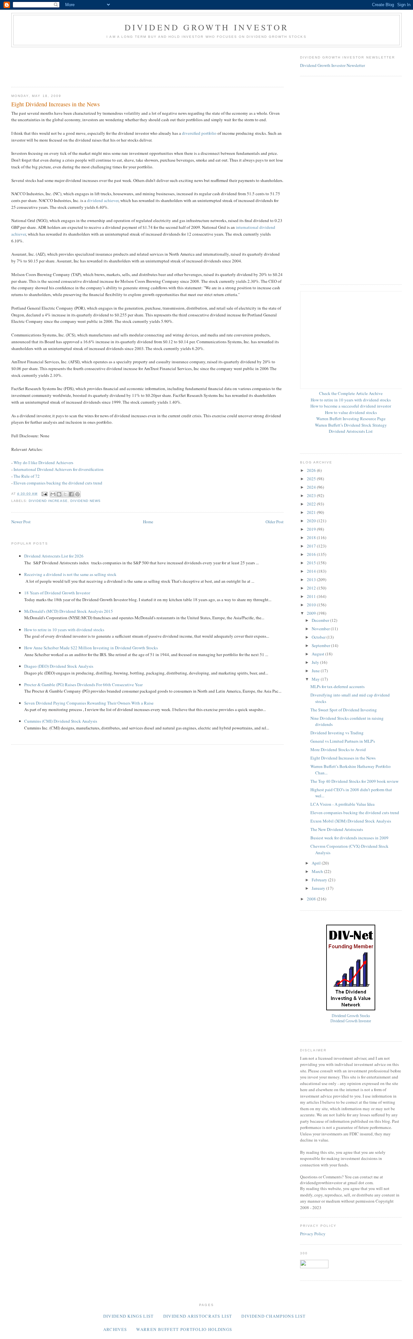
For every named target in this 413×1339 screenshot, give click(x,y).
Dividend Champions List (273, 1316)
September (321, 645)
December (321, 620)
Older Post (275, 522)
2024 (312, 487)
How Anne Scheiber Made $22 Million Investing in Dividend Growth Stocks (91, 648)
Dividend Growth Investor (207, 27)
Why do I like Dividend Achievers (43, 462)
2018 (312, 537)
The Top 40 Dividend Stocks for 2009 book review (354, 781)
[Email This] (53, 494)
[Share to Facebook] (71, 494)
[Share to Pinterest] (77, 494)
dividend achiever (102, 200)
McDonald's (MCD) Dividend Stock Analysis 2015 (68, 611)
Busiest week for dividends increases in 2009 (349, 838)
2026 (312, 470)
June (316, 671)
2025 (312, 479)
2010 (312, 605)
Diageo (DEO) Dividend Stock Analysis (58, 666)
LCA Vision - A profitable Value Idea (342, 804)
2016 (312, 554)
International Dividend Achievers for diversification (59, 469)
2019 (312, 529)
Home (148, 522)
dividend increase (48, 501)
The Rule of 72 (27, 476)
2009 (312, 613)
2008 (312, 899)
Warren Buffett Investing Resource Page (351, 418)
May (316, 679)
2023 (312, 495)
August (318, 654)
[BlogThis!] (59, 494)
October (319, 637)
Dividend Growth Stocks (351, 1016)
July (316, 662)
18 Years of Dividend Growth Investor (57, 593)
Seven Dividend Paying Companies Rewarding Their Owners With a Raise (89, 703)
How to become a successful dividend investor (350, 406)
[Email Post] (44, 493)
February (320, 880)
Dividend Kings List (128, 1316)
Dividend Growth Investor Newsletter (332, 65)
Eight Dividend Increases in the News (343, 758)
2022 (312, 504)
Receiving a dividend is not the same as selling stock (70, 574)
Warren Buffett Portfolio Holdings (184, 1329)
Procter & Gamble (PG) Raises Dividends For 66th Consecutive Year (83, 684)
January (319, 888)
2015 (312, 563)
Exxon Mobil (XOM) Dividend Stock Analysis (350, 821)
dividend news (85, 501)
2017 (312, 546)
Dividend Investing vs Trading (337, 733)
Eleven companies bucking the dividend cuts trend (58, 483)
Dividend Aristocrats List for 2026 (54, 556)
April (317, 863)
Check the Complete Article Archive (351, 393)
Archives (115, 1329)
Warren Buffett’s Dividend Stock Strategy (351, 425)
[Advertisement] (128, 65)
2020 (312, 521)
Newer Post (21, 522)
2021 (312, 512)
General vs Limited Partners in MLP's (342, 741)
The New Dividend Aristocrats (336, 829)
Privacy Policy (313, 1234)
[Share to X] (65, 494)
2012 (312, 588)
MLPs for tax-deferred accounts (337, 686)
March (318, 871)
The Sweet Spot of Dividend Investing (343, 710)
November (321, 629)
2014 (312, 571)
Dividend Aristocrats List (351, 431)
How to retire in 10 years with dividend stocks (64, 629)
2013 (312, 579)
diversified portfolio (199, 133)
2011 (312, 596)
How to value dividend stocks (351, 412)
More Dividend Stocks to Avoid (338, 749)
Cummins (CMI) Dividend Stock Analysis (60, 721)
